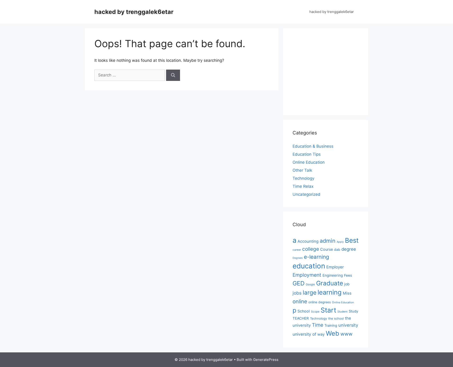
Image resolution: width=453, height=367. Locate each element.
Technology (303, 178)
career (297, 249)
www (346, 334)
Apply (340, 241)
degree (348, 249)
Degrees (298, 257)
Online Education (309, 162)
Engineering (333, 275)
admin (328, 240)
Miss (347, 293)
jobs (297, 293)
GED (299, 283)
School (304, 311)
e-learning (316, 257)
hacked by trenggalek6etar (133, 11)
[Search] (173, 75)
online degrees (319, 302)
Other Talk (302, 170)
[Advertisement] (332, 71)
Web (332, 333)
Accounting (308, 241)
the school (336, 318)
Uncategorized (306, 194)
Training (330, 325)
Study (353, 311)
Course (326, 249)
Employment (307, 275)
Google (310, 284)
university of (304, 334)
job (347, 284)
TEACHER (301, 318)
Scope (315, 311)
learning (330, 292)
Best (352, 240)
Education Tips (307, 154)
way (321, 334)
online (300, 301)
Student (342, 311)
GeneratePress (265, 359)
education (309, 266)
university (348, 325)
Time (317, 325)
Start (328, 310)
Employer (335, 267)
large (309, 292)
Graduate (329, 283)
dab (337, 249)
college (310, 249)
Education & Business (313, 146)
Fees (348, 275)
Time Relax (303, 186)
